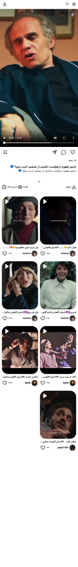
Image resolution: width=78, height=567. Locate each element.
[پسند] (72, 152)
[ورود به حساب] (4, 4)
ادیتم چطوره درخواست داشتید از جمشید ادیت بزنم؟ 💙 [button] (39, 175)
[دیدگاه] (63, 152)
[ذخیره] (5, 152)
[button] (74, 4)
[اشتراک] (54, 152)
